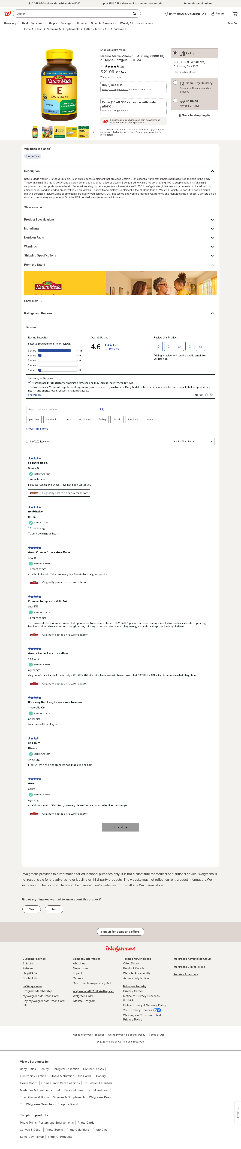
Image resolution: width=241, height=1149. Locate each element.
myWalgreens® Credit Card (41, 996)
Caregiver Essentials (66, 1069)
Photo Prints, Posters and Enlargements (47, 1122)
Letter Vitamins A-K (97, 29)
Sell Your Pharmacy (185, 974)
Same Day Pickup (32, 1136)
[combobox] (72, 13)
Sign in (113, 120)
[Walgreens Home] (7, 13)
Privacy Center (133, 991)
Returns (28, 968)
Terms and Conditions (137, 958)
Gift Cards (84, 1076)
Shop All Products (59, 1136)
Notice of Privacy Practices (88, 1034)
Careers (78, 978)
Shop (39, 29)
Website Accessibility (137, 973)
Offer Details (131, 963)
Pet (58, 1090)
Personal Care (73, 1090)
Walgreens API (83, 996)
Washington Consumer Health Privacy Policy (143, 1017)
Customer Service (34, 958)
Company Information (87, 958)
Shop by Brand (68, 1104)
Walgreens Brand (100, 1097)
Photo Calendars (78, 1129)
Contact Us (30, 978)
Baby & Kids (28, 1069)
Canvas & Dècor (31, 1129)
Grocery (100, 1076)
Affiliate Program (84, 1001)
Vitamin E (120, 29)
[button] (218, 13)
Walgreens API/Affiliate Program (93, 991)
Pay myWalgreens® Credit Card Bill (44, 1003)
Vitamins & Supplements (63, 29)
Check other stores (185, 72)
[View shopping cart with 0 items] (235, 13)
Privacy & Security (134, 986)
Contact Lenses (93, 1069)
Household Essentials (97, 1083)
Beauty (44, 1069)
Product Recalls (133, 968)
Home (27, 29)
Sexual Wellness (98, 1090)
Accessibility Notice (136, 978)
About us (79, 963)
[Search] (136, 13)
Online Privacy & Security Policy (144, 1005)
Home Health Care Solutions (60, 1083)
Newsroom (80, 968)
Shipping (28, 963)
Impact (77, 973)
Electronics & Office (33, 1076)
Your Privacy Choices (138, 1010)
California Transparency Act (92, 983)
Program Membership (37, 991)
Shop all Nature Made (113, 49)
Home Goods (29, 1083)
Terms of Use (157, 1034)
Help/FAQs (30, 973)
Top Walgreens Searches (37, 1104)
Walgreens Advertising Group (192, 958)
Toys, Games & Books (34, 1097)
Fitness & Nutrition (62, 1076)
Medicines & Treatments (36, 1090)
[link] (112, 66)
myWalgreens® (32, 986)
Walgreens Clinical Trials (189, 966)
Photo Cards (85, 1122)
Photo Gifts (100, 1129)
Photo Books (54, 1129)
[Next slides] (93, 132)
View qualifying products (115, 89)
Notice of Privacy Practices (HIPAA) (141, 998)
